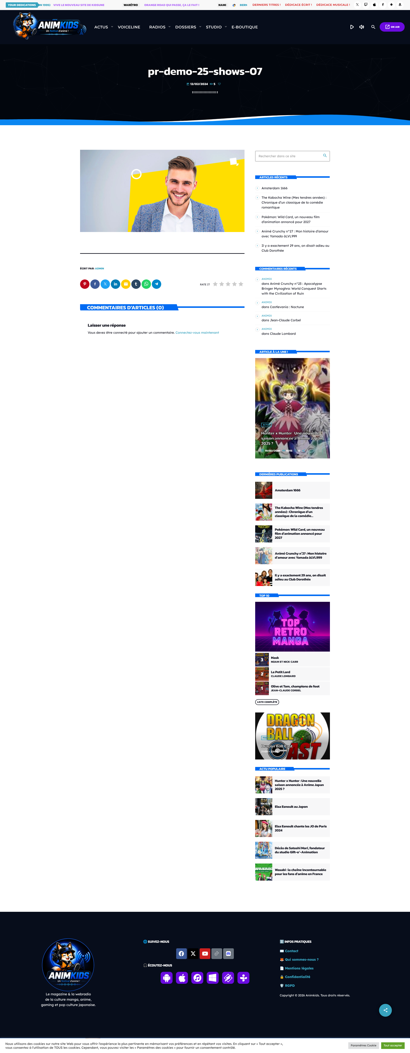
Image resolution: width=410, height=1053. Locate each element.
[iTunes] (374, 5)
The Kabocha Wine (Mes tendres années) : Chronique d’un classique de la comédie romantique (294, 202)
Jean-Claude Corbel (285, 320)
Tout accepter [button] (393, 1045)
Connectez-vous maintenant (197, 332)
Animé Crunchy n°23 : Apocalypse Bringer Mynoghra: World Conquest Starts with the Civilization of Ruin (294, 288)
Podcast (268, 738)
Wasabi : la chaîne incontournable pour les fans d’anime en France (300, 872)
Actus (266, 425)
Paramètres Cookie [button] (363, 1045)
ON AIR (392, 26)
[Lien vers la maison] (49, 27)
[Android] (391, 5)
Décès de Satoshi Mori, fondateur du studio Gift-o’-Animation (300, 850)
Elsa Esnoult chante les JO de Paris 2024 (301, 828)
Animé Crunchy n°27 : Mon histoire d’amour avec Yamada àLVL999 (301, 555)
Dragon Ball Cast (277, 746)
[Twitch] (366, 5)
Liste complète (267, 702)
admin (99, 269)
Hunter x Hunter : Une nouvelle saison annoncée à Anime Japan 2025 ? (291, 438)
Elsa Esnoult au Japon (291, 806)
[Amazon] (400, 5)
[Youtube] (205, 953)
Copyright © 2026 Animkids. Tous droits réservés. (315, 995)
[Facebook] (383, 5)
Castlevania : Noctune (287, 307)
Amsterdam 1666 (274, 188)
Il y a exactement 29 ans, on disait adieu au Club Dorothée (300, 577)
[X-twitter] (193, 953)
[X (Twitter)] (357, 5)
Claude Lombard (283, 334)
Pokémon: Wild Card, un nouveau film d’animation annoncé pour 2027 (300, 533)
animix (267, 279)
